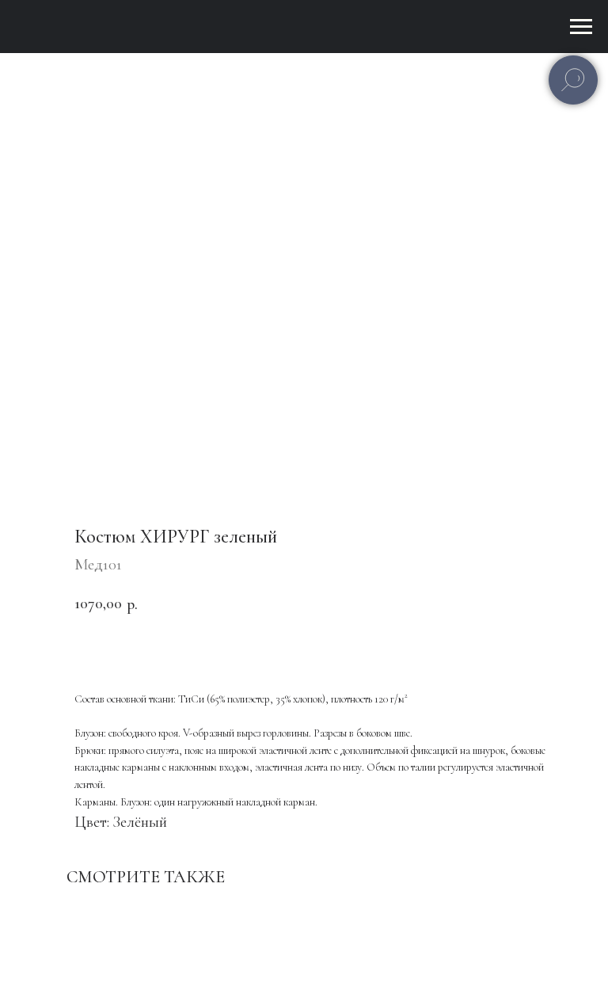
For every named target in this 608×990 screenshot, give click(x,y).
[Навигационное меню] (581, 27)
